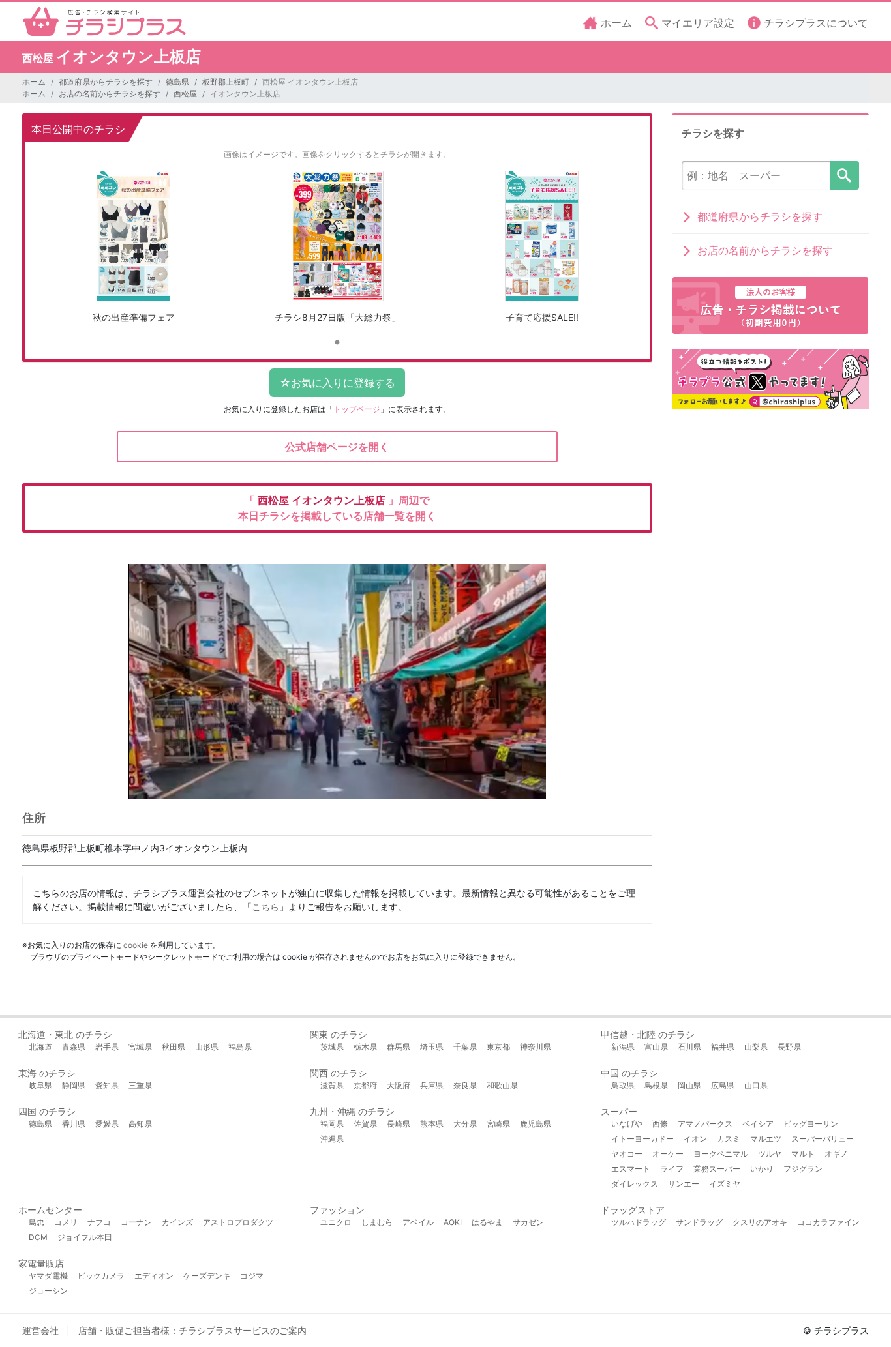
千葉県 (465, 1047)
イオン (695, 1139)
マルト (803, 1154)
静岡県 (73, 1085)
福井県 (722, 1047)
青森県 (73, 1047)
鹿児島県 (535, 1124)
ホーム (34, 82)
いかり (762, 1169)
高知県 (140, 1124)
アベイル (418, 1222)
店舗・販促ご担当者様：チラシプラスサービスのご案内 (192, 1330)
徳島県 (177, 82)
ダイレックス (634, 1184)
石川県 (689, 1047)
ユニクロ (336, 1222)
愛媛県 (107, 1124)
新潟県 (623, 1047)
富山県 (656, 1047)
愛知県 (107, 1085)
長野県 (789, 1047)
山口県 (756, 1085)
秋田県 (173, 1047)
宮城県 (140, 1047)
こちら (265, 906)
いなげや (626, 1124)
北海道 (40, 1047)
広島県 (722, 1085)
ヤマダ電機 (48, 1275)
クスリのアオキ (759, 1222)
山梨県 (756, 1047)
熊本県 (432, 1124)
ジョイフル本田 (84, 1237)
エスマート (630, 1169)
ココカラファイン (828, 1222)
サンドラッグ (699, 1222)
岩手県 (107, 1047)
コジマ (252, 1275)
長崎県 (398, 1124)
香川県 (73, 1124)
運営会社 (40, 1330)
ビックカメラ (101, 1275)
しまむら (377, 1222)
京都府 (365, 1085)
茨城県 (332, 1047)
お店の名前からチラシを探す (109, 93)
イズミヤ (724, 1184)
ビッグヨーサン (810, 1124)
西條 (660, 1124)
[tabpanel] (133, 252)
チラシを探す (844, 175)
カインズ (177, 1222)
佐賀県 (365, 1124)
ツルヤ (769, 1154)
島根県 (656, 1085)
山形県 (207, 1047)
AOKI (453, 1222)
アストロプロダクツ (238, 1222)
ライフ (672, 1169)
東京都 (498, 1047)
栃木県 (365, 1047)
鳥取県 (623, 1085)
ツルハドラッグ (638, 1222)
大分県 (465, 1124)
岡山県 (689, 1085)
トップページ (356, 409)
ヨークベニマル (720, 1154)
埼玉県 (432, 1047)
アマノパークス (705, 1124)
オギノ (836, 1154)
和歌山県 (502, 1085)
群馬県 (398, 1047)
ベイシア (758, 1124)
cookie (135, 945)
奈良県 (465, 1085)
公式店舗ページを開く (337, 446)
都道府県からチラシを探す (106, 82)
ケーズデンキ (206, 1275)
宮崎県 (498, 1124)
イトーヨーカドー (642, 1139)
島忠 (36, 1222)
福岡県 (332, 1124)
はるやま (487, 1222)
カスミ (728, 1139)
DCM (38, 1237)
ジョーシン (48, 1290)
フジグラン (803, 1169)
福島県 (240, 1047)
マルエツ (765, 1139)
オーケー (668, 1154)
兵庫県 (432, 1085)
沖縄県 (332, 1139)
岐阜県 (40, 1085)
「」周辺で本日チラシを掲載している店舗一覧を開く (337, 508)
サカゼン (528, 1222)
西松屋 (185, 93)
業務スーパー (716, 1169)
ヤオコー (626, 1154)
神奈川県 (535, 1047)
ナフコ (99, 1222)
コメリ (66, 1222)
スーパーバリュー (822, 1139)
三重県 (140, 1085)
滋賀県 (332, 1085)
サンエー (683, 1184)
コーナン (136, 1222)
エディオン (154, 1275)
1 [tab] (337, 342)
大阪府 (398, 1085)
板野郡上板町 (225, 82)
